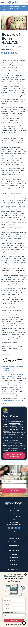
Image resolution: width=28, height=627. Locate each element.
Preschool (14, 554)
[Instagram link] (12, 528)
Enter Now (14, 620)
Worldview (6, 431)
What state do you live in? (10, 612)
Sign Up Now (14, 491)
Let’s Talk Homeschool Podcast (12, 366)
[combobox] (14, 615)
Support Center (14, 538)
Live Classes (20, 434)
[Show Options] (24, 615)
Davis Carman (6, 47)
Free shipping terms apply (18, 9)
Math (14, 429)
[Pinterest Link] (19, 528)
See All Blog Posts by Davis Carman (14, 456)
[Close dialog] (25, 574)
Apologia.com (6, 368)
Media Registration (14, 545)
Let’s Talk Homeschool (9, 400)
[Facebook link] (9, 528)
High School (14, 564)
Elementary (14, 557)
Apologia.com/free (8, 370)
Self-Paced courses (9, 434)
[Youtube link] (15, 528)
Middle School (14, 561)
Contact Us (14, 535)
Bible (11, 429)
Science (18, 429)
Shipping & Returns (14, 541)
